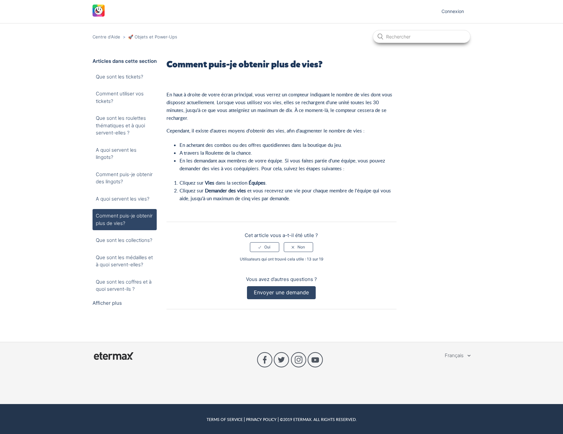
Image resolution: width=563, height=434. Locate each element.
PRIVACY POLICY (261, 419)
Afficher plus (107, 303)
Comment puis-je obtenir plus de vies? (124, 219)
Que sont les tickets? (119, 77)
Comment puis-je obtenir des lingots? (124, 178)
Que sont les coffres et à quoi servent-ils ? (124, 285)
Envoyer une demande (281, 292)
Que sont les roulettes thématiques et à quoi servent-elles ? (121, 125)
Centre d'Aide (106, 36)
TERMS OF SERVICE (225, 419)
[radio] (264, 247)
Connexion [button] (452, 11)
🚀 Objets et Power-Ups (152, 36)
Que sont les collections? (124, 240)
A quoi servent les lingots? (116, 154)
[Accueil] (99, 15)
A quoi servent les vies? (122, 199)
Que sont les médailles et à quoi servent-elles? (124, 261)
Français (455, 355)
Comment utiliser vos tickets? (120, 97)
